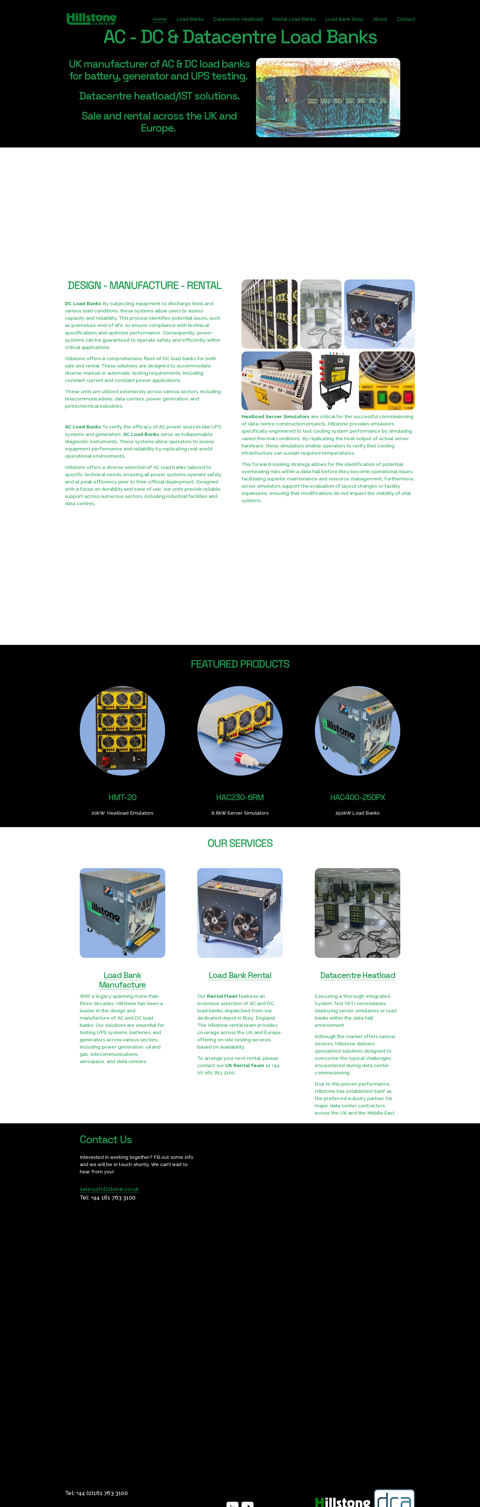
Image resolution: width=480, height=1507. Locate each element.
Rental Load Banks (294, 19)
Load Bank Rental (240, 975)
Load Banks (190, 19)
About (380, 19)
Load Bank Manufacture (122, 980)
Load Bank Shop (344, 19)
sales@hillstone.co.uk (109, 1189)
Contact (406, 19)
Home (159, 19)
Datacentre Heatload (238, 19)
